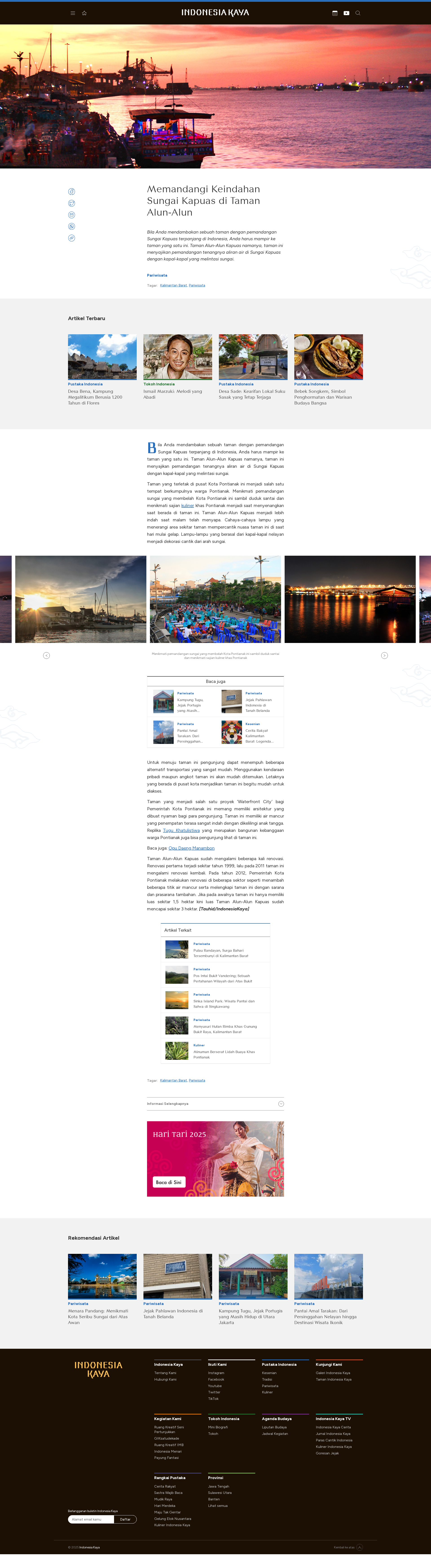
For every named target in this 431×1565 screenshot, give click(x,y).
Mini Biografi (218, 1427)
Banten (214, 1499)
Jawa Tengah (218, 1486)
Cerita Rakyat (165, 1486)
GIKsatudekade (166, 1438)
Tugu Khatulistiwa (181, 830)
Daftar (125, 1519)
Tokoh (213, 1434)
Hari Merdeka (164, 1506)
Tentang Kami (165, 1373)
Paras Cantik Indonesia (334, 1440)
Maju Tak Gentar (167, 1512)
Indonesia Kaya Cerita (333, 1427)
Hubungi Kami (165, 1379)
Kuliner (267, 1392)
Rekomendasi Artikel (93, 1238)
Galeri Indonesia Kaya (333, 1373)
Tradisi (267, 1379)
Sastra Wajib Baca (168, 1493)
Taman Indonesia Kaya (334, 1379)
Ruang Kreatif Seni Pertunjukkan (169, 1429)
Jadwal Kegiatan (275, 1434)
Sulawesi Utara (220, 1493)
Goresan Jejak (327, 1453)
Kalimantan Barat (173, 285)
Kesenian (269, 1373)
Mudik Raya (163, 1499)
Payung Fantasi (166, 1458)
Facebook (216, 1379)
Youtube (215, 1386)
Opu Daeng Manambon (192, 848)
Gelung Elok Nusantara (172, 1519)
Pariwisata (157, 275)
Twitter (214, 1392)
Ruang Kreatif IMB (169, 1445)
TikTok (213, 1399)
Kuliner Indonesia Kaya (334, 1447)
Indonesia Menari (168, 1451)
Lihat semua (218, 1506)
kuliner (187, 505)
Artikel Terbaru (86, 318)
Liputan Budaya (274, 1427)
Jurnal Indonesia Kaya (333, 1434)
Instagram (216, 1373)
